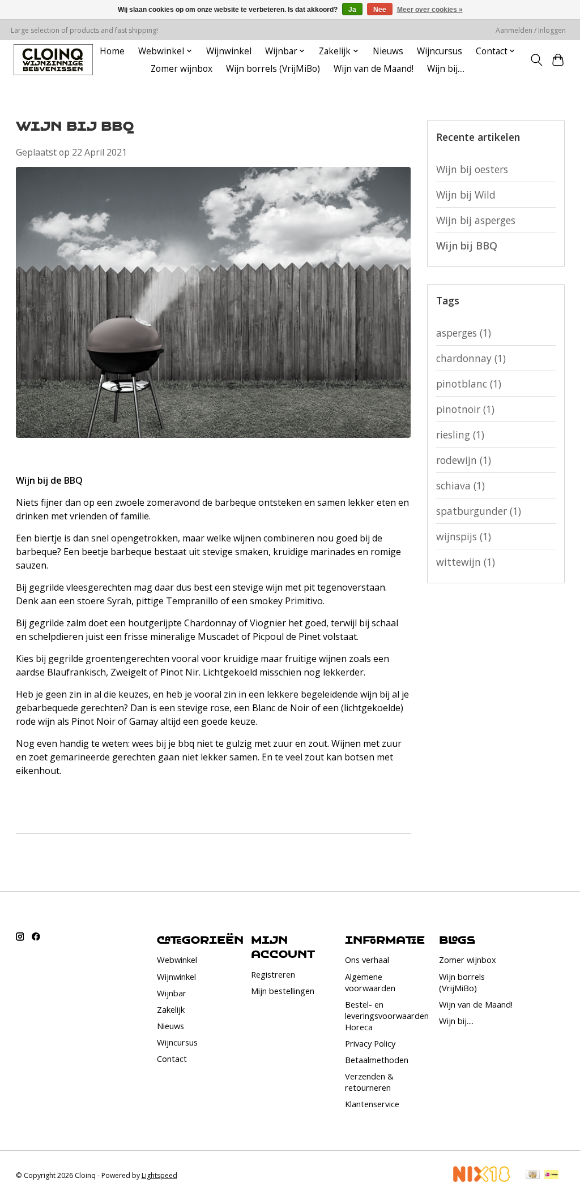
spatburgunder (478, 511)
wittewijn (465, 562)
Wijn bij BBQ (75, 125)
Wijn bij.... (445, 69)
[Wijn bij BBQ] (213, 450)
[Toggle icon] (536, 60)
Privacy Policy (370, 1043)
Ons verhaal (367, 959)
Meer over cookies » (430, 10)
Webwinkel (177, 959)
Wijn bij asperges (475, 220)
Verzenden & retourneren (369, 1081)
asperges (463, 332)
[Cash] (533, 1175)
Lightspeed (159, 1175)
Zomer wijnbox (181, 69)
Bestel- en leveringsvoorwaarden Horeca (387, 1016)
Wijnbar (171, 993)
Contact (172, 1058)
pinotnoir (465, 409)
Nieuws (388, 51)
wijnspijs (463, 536)
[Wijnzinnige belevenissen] (53, 59)
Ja (352, 10)
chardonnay (471, 358)
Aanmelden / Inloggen (531, 30)
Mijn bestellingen (282, 990)
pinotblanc (468, 383)
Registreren (273, 974)
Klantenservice (372, 1103)
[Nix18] (481, 1178)
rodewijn (463, 460)
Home (112, 51)
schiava (460, 485)
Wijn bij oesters (472, 169)
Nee (379, 10)
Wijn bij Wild (466, 194)
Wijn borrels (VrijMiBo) (273, 69)
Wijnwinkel (228, 51)
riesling (460, 434)
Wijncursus (439, 51)
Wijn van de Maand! (373, 69)
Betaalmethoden (376, 1059)
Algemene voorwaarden (370, 982)
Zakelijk (171, 1009)
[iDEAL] (551, 1175)
